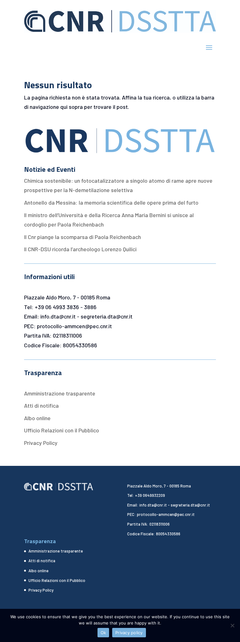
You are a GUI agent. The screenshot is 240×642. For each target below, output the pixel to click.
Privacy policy (129, 632)
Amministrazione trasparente (59, 393)
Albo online (37, 418)
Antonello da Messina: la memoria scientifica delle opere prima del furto (111, 202)
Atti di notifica (41, 405)
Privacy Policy (41, 442)
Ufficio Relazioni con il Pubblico (61, 430)
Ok (103, 632)
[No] (232, 625)
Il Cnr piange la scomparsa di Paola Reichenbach (82, 236)
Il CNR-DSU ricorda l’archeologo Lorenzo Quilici (80, 249)
